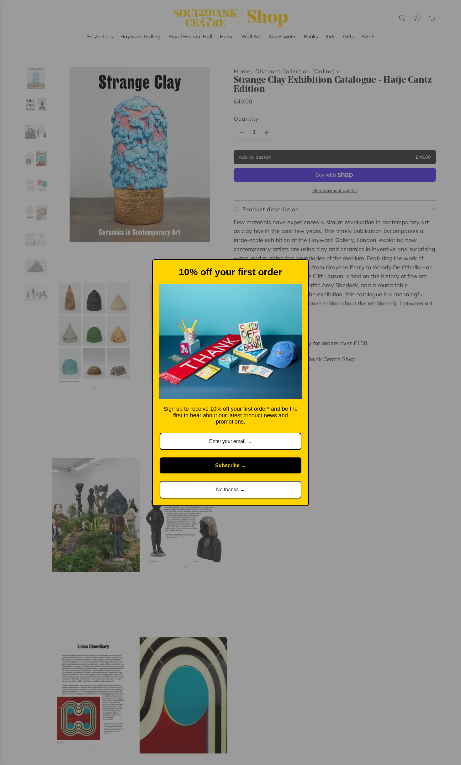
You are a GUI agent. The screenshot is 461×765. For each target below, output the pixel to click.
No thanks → (230, 489)
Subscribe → (230, 465)
